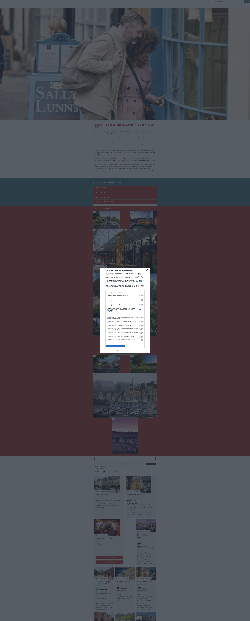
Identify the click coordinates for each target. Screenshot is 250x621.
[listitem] (125, 292)
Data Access (125, 350)
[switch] (141, 295)
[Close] (147, 270)
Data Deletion (117, 350)
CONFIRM (115, 346)
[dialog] (125, 310)
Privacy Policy (132, 350)
